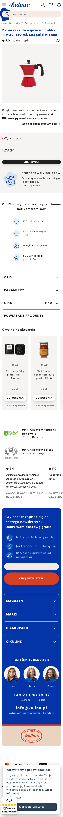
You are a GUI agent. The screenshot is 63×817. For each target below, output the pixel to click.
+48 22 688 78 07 (31, 695)
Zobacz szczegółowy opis (40, 123)
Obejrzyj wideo (31, 186)
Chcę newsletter (31, 578)
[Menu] (4, 4)
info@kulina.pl (31, 708)
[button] (15, 397)
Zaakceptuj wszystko (31, 807)
